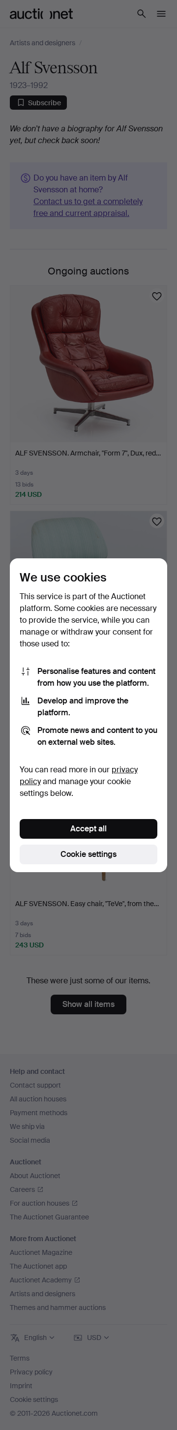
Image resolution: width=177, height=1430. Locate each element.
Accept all (88, 828)
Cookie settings (88, 854)
